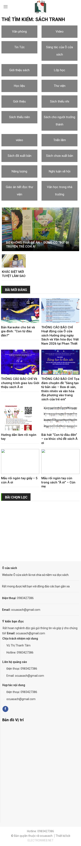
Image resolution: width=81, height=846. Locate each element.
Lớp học (59, 70)
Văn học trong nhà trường (59, 190)
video (19, 140)
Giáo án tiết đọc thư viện (19, 190)
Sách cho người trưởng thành (59, 120)
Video (60, 31)
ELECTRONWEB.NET (41, 840)
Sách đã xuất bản (19, 156)
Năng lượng (19, 171)
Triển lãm (59, 140)
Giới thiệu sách (19, 70)
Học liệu (19, 86)
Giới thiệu (19, 101)
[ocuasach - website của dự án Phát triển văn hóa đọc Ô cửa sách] (40, 7)
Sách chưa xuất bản (59, 156)
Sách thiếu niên (19, 117)
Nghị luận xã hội (59, 171)
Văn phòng (19, 31)
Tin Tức (19, 47)
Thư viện (59, 86)
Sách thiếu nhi (59, 101)
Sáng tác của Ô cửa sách (59, 50)
